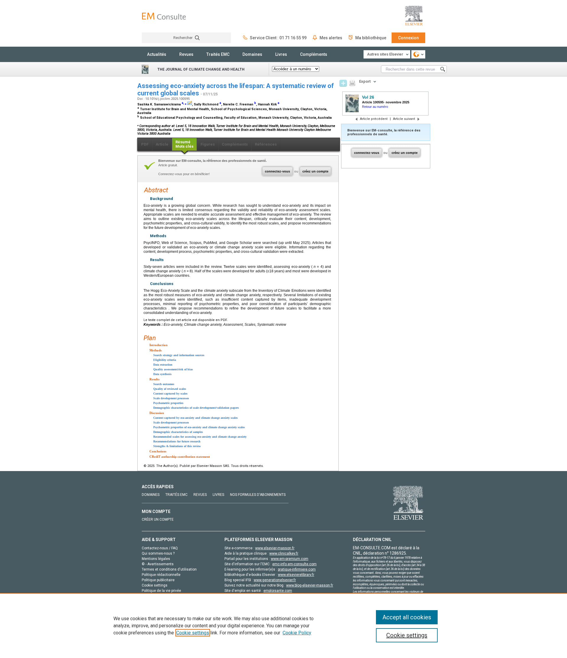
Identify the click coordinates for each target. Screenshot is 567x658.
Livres (281, 54)
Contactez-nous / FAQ (160, 548)
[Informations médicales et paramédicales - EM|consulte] (164, 16)
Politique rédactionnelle (161, 575)
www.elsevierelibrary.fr (296, 575)
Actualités (156, 54)
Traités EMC (217, 54)
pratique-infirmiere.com (297, 569)
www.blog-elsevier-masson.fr (309, 585)
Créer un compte (158, 519)
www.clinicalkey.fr (283, 553)
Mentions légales (156, 559)
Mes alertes (331, 37)
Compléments (313, 54)
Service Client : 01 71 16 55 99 (278, 37)
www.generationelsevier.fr (275, 580)
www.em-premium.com (289, 559)
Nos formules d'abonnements (258, 495)
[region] (283, 625)
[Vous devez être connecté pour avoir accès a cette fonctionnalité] (343, 83)
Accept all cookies (406, 617)
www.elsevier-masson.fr (274, 548)
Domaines (252, 54)
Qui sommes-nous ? (158, 553)
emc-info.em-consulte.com (294, 564)
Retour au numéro (375, 106)
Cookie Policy (297, 633)
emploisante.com (277, 591)
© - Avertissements (158, 564)
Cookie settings (192, 633)
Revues (186, 54)
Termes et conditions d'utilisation (169, 569)
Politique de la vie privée (161, 591)
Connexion (408, 37)
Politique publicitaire (158, 580)
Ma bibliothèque (370, 37)
